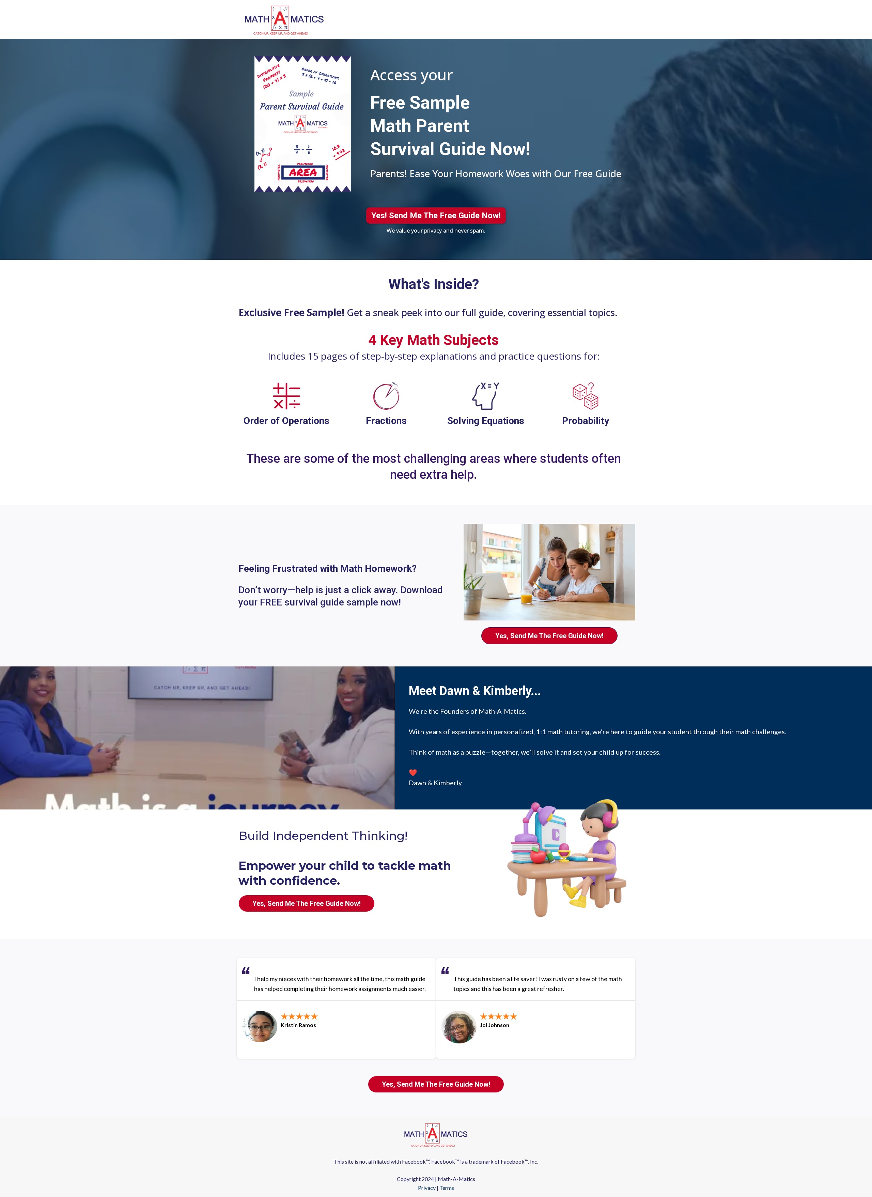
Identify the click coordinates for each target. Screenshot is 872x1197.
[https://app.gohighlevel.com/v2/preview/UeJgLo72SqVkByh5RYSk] (436, 1134)
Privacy (427, 1187)
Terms (446, 1187)
